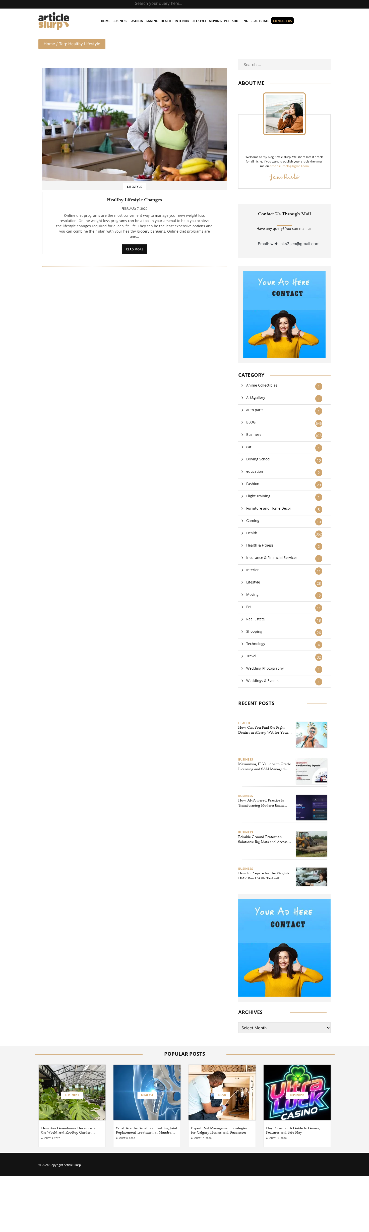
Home (49, 43)
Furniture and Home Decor (268, 508)
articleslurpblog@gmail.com (289, 166)
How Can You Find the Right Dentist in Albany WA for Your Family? (263, 730)
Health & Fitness (260, 545)
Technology (255, 643)
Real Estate (260, 21)
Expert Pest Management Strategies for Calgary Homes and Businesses (219, 1130)
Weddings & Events (262, 680)
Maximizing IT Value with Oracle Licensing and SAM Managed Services (264, 766)
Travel (251, 656)
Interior (182, 21)
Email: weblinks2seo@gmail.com (289, 243)
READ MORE (134, 249)
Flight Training (258, 496)
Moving (215, 21)
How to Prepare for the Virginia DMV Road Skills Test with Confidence (263, 876)
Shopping (240, 21)
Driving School (258, 459)
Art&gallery (255, 397)
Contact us (282, 21)
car (249, 446)
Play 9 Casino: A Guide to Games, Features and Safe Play (293, 1130)
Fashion (136, 21)
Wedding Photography (265, 668)
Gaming (152, 21)
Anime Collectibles (261, 385)
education (254, 471)
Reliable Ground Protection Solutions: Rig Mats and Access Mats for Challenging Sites (262, 839)
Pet (227, 21)
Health (166, 21)
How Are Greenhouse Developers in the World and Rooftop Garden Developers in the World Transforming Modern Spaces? (70, 1130)
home (105, 21)
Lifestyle (199, 21)
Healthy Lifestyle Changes (134, 199)
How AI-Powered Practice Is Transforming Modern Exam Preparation (261, 803)
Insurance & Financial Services (271, 557)
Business (119, 21)
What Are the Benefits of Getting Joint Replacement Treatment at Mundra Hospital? (146, 1130)
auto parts (255, 409)
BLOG (251, 422)
